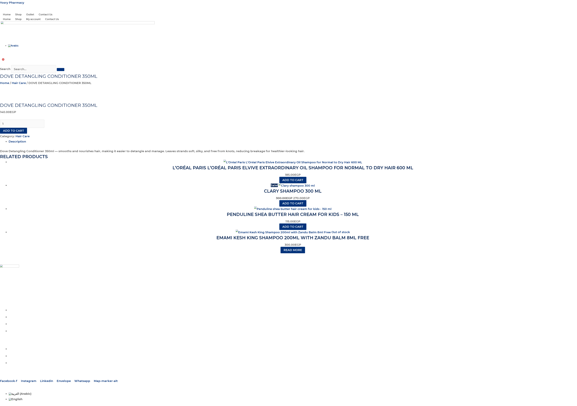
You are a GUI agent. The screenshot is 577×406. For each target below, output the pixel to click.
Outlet (30, 14)
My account (33, 19)
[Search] (60, 69)
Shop (18, 14)
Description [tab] (17, 141)
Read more (293, 250)
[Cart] (3, 57)
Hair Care (19, 83)
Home (7, 14)
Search (5, 69)
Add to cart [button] (292, 180)
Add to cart (13, 130)
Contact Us (45, 14)
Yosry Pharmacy (12, 2)
